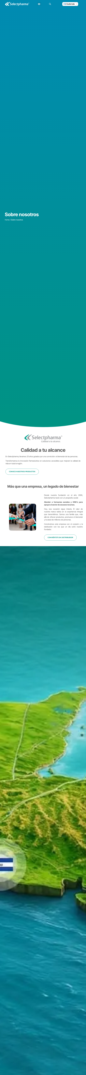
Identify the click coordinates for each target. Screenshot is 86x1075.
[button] (39, 4)
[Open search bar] (50, 4)
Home (7, 220)
